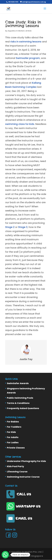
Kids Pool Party (15, 466)
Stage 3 (22, 227)
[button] (5, 554)
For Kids (11, 432)
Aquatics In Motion (16, 31)
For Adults (12, 437)
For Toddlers (14, 426)
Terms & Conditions (18, 403)
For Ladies (13, 442)
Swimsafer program (28, 58)
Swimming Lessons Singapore (26, 555)
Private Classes (16, 447)
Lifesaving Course (17, 471)
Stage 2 (10, 227)
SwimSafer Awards (18, 383)
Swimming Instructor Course (23, 476)
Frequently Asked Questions (23, 408)
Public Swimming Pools (20, 397)
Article (28, 31)
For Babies (13, 421)
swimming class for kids (19, 124)
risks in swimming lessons (25, 41)
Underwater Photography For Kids (26, 461)
